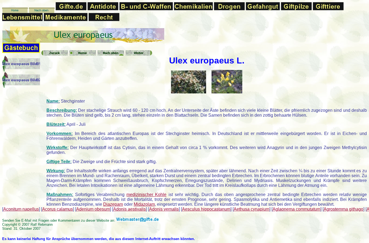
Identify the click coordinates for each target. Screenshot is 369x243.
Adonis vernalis (164, 209)
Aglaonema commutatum (296, 209)
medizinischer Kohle (146, 194)
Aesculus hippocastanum (206, 209)
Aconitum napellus (21, 209)
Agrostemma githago (343, 209)
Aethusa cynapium (251, 209)
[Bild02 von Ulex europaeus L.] (227, 92)
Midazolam (144, 204)
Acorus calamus (57, 209)
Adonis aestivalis (129, 209)
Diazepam (113, 204)
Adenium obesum (93, 209)
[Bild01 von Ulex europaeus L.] (188, 92)
